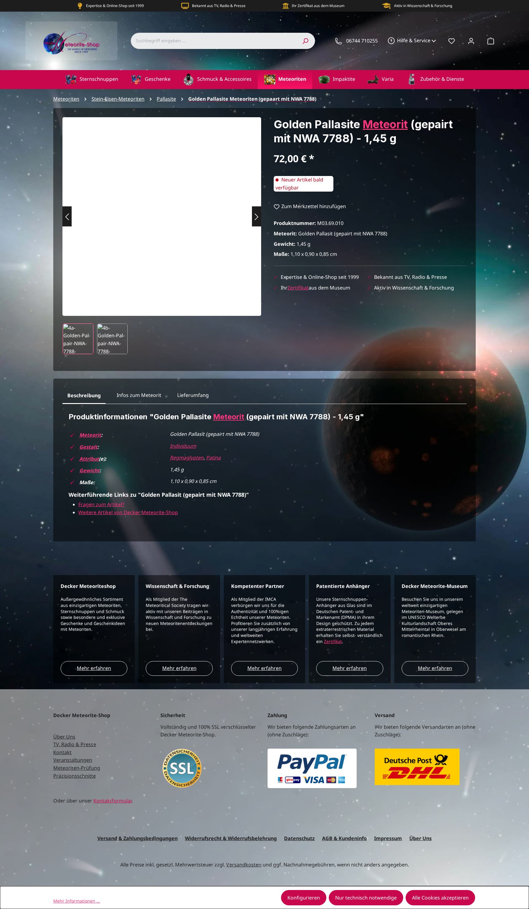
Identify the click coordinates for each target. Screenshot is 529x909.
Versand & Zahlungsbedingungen (137, 838)
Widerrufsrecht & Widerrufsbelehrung (231, 838)
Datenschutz (299, 838)
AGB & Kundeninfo (344, 838)
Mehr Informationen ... (76, 901)
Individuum (183, 446)
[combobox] (213, 41)
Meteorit (385, 124)
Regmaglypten (187, 457)
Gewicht (89, 470)
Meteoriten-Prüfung (76, 768)
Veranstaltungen (72, 760)
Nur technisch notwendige (366, 897)
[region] (161, 235)
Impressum (388, 838)
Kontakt (62, 752)
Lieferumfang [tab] (193, 395)
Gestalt (88, 446)
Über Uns (64, 736)
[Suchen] (305, 41)
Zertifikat (298, 287)
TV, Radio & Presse (74, 744)
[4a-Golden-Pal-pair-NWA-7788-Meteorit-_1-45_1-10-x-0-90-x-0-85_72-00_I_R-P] (161, 210)
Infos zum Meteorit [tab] (139, 395)
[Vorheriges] (67, 216)
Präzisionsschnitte (74, 775)
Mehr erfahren (94, 668)
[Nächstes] (256, 216)
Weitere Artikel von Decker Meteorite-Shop (128, 512)
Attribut (89, 458)
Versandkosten (243, 864)
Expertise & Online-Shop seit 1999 (115, 5)
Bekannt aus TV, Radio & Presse (219, 5)
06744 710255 (362, 40)
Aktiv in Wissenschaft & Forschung (423, 5)
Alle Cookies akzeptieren (440, 897)
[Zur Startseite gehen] (71, 40)
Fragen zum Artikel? (101, 504)
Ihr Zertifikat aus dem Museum (318, 5)
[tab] (84, 396)
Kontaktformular (112, 800)
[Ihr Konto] (471, 40)
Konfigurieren (303, 897)
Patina (213, 457)
